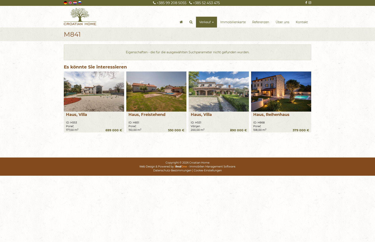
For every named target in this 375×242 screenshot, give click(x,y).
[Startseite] (181, 22)
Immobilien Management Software (212, 166)
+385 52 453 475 (206, 3)
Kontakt (302, 22)
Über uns (282, 22)
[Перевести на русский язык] (80, 2)
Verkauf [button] (205, 22)
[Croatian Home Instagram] (309, 3)
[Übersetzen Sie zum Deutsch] (66, 2)
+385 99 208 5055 (171, 3)
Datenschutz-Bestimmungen (172, 170)
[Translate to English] (70, 2)
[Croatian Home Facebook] (306, 3)
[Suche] (191, 22)
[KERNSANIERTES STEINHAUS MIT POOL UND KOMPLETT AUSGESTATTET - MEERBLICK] (281, 91)
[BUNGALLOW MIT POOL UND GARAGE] (156, 91)
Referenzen (260, 22)
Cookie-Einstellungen (208, 170)
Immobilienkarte (233, 22)
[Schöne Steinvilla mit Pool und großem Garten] (219, 91)
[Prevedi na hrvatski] (75, 2)
